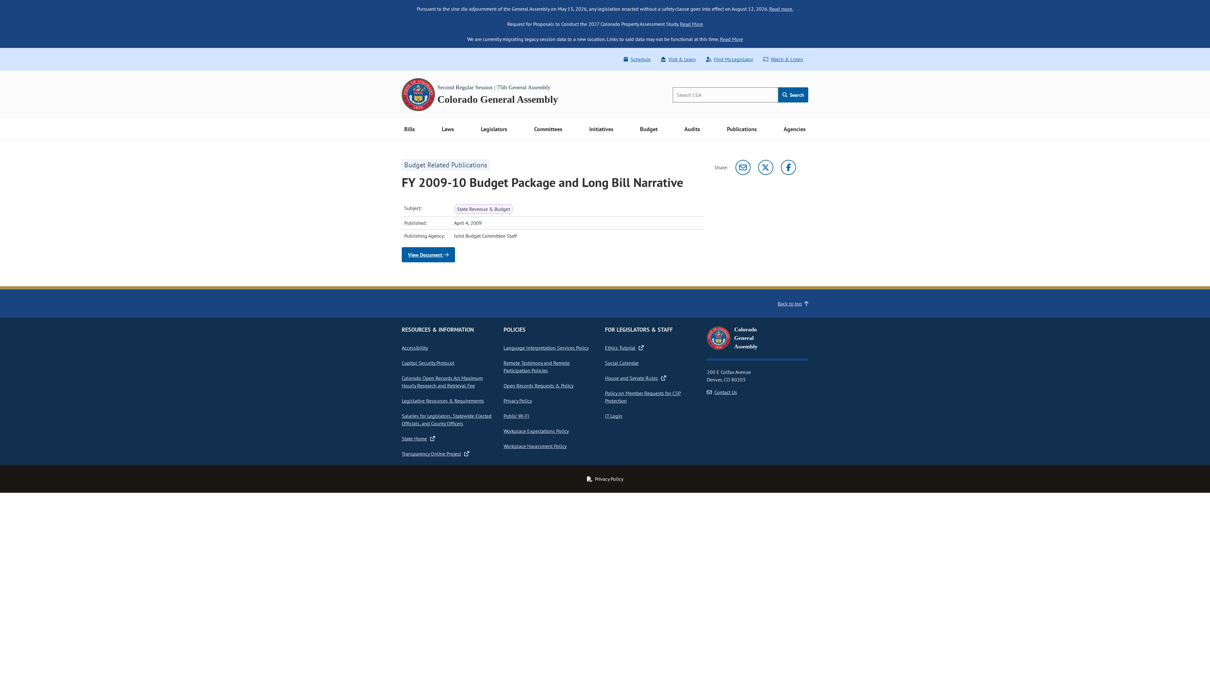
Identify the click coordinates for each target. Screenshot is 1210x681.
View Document (426, 255)
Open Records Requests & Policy (538, 385)
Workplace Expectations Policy (536, 431)
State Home (414, 438)
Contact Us (725, 392)
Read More (691, 24)
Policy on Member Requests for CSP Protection (643, 397)
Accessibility (415, 348)
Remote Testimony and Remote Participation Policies (537, 367)
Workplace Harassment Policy (535, 446)
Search (796, 95)
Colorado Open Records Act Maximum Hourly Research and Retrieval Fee (442, 382)
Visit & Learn (682, 59)
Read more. (781, 9)
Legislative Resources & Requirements (443, 401)
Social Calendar (622, 363)
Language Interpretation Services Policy (546, 348)
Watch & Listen (787, 59)
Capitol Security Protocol (428, 363)
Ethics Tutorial (620, 348)
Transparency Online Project (431, 454)
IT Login (613, 416)
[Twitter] (765, 167)
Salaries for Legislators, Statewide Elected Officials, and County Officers (447, 420)
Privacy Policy (518, 401)
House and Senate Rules (631, 378)
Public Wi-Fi (516, 416)
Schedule (641, 59)
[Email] (743, 167)
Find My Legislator (733, 59)
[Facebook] (788, 167)
